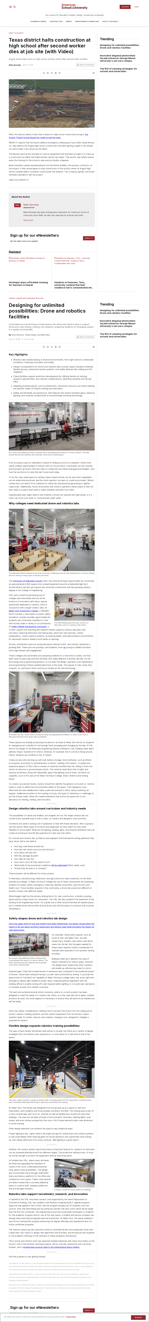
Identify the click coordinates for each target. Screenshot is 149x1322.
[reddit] (56, 73)
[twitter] (52, 73)
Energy (69, 21)
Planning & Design (38, 21)
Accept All (138, 1317)
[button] (10, 7)
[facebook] (44, 73)
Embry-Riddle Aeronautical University (29, 626)
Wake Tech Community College (23, 611)
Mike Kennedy (15, 65)
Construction (56, 21)
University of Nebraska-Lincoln (27, 581)
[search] (14, 7)
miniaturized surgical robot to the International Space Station (51, 1247)
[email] (59, 73)
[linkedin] (48, 73)
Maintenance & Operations (87, 21)
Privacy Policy (71, 1317)
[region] (74, 1317)
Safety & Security (110, 21)
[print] (93, 73)
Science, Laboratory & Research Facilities (26, 298)
